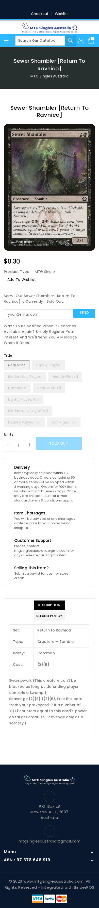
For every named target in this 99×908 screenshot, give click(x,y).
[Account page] (81, 41)
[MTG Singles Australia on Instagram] (54, 6)
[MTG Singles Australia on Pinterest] (44, 6)
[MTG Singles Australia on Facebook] (25, 6)
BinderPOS (84, 887)
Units (9, 434)
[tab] (49, 605)
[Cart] (91, 41)
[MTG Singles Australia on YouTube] (73, 6)
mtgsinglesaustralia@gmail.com (49, 841)
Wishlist (61, 13)
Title (8, 355)
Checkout (40, 13)
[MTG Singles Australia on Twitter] (35, 6)
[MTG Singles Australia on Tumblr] (64, 6)
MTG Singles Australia (49, 76)
